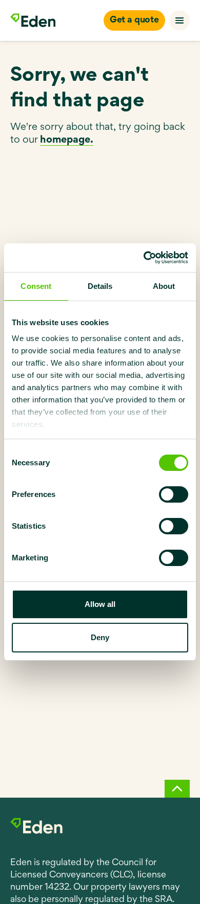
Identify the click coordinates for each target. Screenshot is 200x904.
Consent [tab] (36, 286)
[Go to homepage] (32, 20)
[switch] (173, 494)
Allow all (100, 604)
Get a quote (134, 20)
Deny (100, 637)
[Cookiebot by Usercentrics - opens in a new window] (143, 257)
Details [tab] (100, 286)
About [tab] (164, 286)
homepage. (66, 140)
